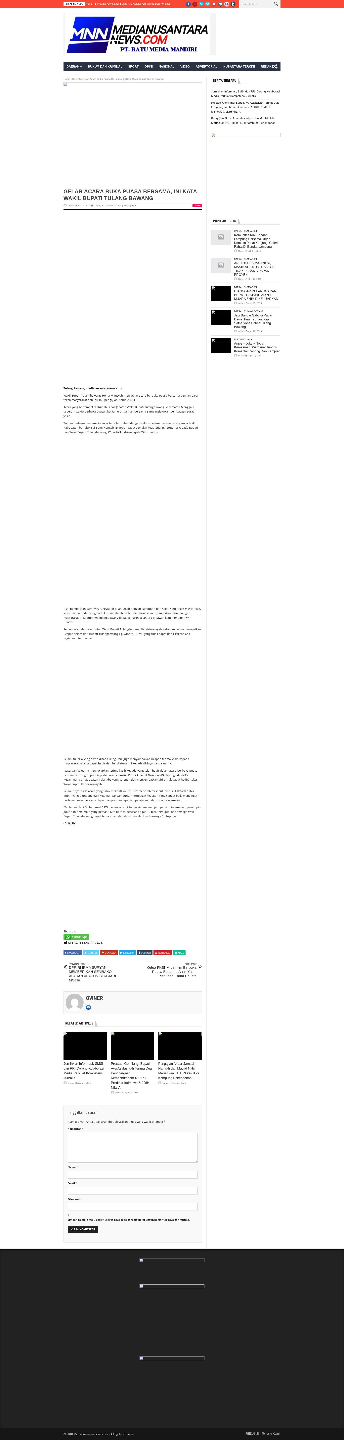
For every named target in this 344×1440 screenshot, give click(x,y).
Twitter (92, 952)
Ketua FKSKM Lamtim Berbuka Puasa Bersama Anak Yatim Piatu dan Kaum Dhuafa (171, 970)
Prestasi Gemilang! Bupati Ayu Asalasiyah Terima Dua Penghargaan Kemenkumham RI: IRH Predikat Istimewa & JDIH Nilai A (144, 3)
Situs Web (74, 1199)
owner (71, 205)
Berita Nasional (243, 339)
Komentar (75, 1129)
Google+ (110, 952)
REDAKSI (267, 66)
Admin (241, 303)
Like (198, 205)
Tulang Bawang (123, 205)
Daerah (72, 66)
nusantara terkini (239, 66)
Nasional (166, 66)
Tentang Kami (271, 1433)
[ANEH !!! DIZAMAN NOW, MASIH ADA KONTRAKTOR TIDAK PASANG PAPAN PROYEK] (221, 265)
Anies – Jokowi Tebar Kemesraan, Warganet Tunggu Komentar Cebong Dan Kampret (257, 347)
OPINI (149, 66)
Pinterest (164, 952)
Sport (133, 66)
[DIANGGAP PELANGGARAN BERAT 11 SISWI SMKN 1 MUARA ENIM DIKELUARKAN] (221, 293)
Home (67, 79)
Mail (181, 952)
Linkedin (129, 952)
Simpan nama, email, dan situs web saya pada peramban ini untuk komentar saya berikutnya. (129, 1219)
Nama (73, 1167)
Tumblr (146, 952)
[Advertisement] (133, 245)
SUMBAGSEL (108, 205)
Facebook (73, 952)
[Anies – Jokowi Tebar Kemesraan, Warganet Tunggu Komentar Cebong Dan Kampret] (221, 345)
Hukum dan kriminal (105, 66)
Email (72, 1183)
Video (185, 66)
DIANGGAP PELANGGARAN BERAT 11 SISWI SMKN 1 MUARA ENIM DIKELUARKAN (256, 295)
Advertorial (206, 66)
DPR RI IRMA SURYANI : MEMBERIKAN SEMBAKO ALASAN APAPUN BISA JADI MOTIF (92, 972)
